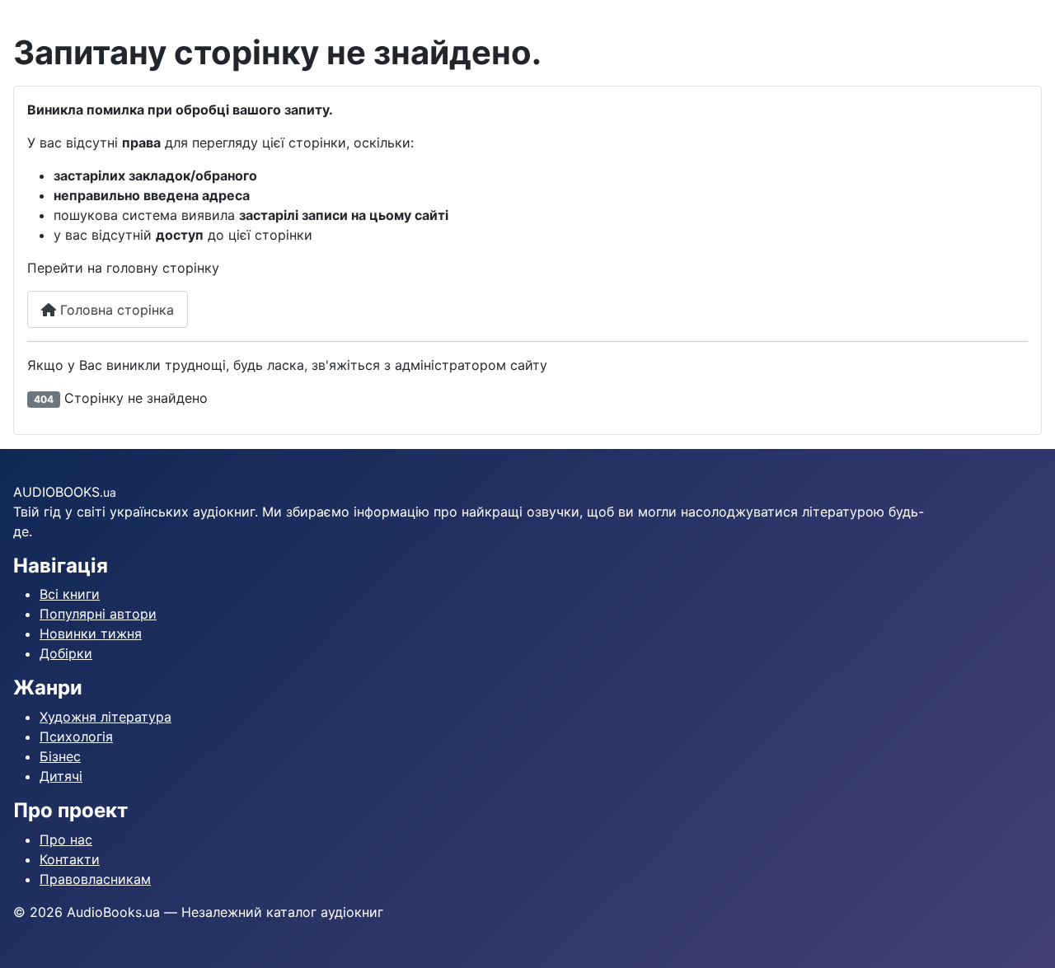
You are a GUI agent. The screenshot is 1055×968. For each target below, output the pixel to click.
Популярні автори (98, 614)
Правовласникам (95, 879)
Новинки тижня (91, 633)
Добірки (66, 653)
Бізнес (60, 756)
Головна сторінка (115, 310)
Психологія (76, 736)
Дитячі (61, 776)
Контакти (70, 859)
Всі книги (70, 594)
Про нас (66, 839)
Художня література (105, 716)
